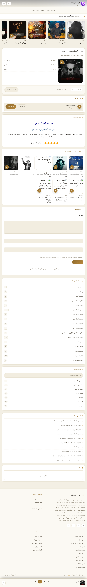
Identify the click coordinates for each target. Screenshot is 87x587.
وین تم (4, 575)
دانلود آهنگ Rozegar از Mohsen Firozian (69, 434)
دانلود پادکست (78, 342)
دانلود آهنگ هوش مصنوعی (75, 337)
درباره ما (39, 506)
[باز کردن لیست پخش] (4, 583)
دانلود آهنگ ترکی (78, 305)
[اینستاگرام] (73, 525)
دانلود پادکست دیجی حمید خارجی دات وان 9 (68, 460)
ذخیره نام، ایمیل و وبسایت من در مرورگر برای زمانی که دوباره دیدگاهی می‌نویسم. (61, 257)
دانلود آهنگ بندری (77, 301)
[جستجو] (4, 4)
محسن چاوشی (78, 381)
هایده (81, 397)
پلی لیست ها (38, 502)
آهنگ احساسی (37, 550)
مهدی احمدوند (78, 406)
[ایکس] (78, 525)
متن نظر (81, 219)
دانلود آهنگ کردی (77, 324)
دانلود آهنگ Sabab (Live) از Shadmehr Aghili (67, 421)
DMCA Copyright (37, 509)
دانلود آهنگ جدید (38, 10)
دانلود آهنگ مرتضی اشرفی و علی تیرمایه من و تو (67, 456)
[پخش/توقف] (40, 581)
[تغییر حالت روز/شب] (9, 4)
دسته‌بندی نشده (78, 360)
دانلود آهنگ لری (78, 328)
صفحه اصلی (51, 10)
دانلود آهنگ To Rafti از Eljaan (72, 447)
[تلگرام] (68, 525)
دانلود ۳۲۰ (11, 107)
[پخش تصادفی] (48, 581)
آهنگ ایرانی (38, 547)
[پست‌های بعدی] (3, 33)
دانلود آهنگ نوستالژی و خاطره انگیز (72, 333)
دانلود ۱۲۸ (22, 107)
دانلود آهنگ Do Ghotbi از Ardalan (71, 425)
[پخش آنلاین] (70, 36)
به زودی (80, 287)
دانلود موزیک (79, 356)
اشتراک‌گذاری (10, 90)
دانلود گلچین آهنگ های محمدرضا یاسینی (69, 430)
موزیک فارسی (38, 536)
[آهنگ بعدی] (44, 581)
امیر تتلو (80, 402)
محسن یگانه (79, 393)
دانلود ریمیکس (78, 347)
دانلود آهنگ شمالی (77, 315)
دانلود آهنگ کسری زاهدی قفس (71, 451)
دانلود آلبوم (79, 296)
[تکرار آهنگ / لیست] (31, 581)
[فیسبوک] (83, 525)
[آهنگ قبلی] (35, 581)
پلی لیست (80, 292)
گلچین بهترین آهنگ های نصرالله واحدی (69, 438)
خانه (81, 16)
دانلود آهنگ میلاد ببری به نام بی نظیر (70, 443)
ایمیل (81, 246)
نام (82, 237)
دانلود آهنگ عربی (78, 319)
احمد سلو (77, 16)
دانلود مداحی (79, 351)
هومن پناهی (79, 389)
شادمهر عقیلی (78, 385)
